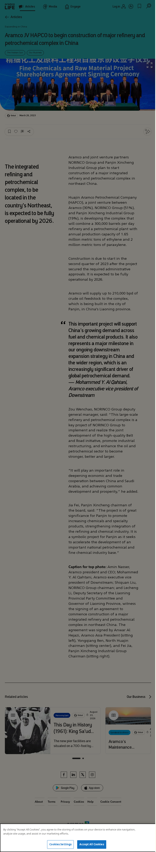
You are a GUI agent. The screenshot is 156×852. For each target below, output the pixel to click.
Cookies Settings (60, 844)
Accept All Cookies (91, 844)
